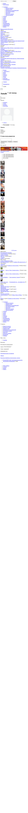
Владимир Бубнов (5, 262)
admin (2, 60)
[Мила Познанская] (3, 218)
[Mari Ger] (3, 182)
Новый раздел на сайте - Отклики (8, 64)
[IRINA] (3, 226)
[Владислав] (3, 240)
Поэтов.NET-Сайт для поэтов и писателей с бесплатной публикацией (13, 361)
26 (10, 60)
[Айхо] (3, 213)
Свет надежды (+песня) (14, 277)
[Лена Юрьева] (3, 200)
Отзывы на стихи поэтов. (13, 265)
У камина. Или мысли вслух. (19, 262)
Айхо (2, 55)
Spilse (2, 35)
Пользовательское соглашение (7, 353)
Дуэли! (2, 152)
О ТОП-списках (14, 250)
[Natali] (3, 244)
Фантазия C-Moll (4, 290)
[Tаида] (3, 178)
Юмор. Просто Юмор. (17, 294)
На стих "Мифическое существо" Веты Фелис (11, 51)
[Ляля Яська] (3, 173)
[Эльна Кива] (3, 186)
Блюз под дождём (4, 36)
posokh (2, 258)
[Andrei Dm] (3, 195)
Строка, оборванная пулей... (7, 260)
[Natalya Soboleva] (3, 164)
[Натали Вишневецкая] (3, 209)
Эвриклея (3, 264)
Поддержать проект (5, 151)
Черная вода (3, 287)
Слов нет (3, 257)
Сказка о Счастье (4, 255)
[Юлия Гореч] (3, 249)
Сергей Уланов (4, 39)
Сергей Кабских (4, 50)
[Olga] (3, 222)
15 (14, 44)
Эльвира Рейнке (4, 42)
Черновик (3, 33)
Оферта (2, 355)
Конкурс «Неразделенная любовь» (8, 62)
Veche (2, 32)
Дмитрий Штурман (5, 286)
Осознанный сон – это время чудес (17, 282)
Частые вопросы (4, 29)
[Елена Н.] (3, 204)
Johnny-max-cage (4, 282)
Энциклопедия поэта (21, 67)
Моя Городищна (4, 38)
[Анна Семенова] (3, 169)
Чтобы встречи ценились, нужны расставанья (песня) (12, 40)
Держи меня (3, 31)
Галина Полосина (4, 44)
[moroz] (3, 231)
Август (2, 43)
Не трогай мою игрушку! (6, 252)
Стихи (5, 122)
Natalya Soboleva (4, 277)
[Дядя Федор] (3, 235)
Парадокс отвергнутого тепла (7, 53)
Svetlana (2, 270)
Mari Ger (2, 256)
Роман (2, 298)
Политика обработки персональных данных (10, 357)
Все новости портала (5, 66)
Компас (2, 285)
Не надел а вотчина (5, 293)
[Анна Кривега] (3, 191)
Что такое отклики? (5, 56)
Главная (5, 81)
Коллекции (10, 29)
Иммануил (3, 37)
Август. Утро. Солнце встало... (12, 270)
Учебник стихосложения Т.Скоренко (9, 67)
